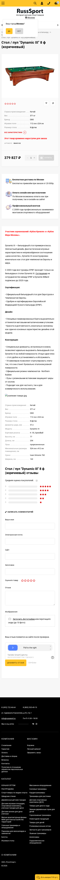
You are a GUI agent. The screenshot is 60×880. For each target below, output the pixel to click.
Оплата (4, 753)
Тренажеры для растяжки (40, 796)
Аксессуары (34, 837)
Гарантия (5, 749)
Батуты (4, 837)
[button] (47, 877)
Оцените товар (11, 580)
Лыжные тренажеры (37, 833)
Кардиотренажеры (37, 793)
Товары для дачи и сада (39, 806)
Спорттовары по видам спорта (14, 793)
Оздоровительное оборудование (36, 842)
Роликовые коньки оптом (40, 826)
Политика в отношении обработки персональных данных (12, 769)
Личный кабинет (34, 749)
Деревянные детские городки (13, 800)
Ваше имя (9, 520)
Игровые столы (7, 841)
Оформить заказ (34, 753)
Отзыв (8, 587)
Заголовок (9, 565)
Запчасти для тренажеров (40, 830)
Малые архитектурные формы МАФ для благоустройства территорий (14, 819)
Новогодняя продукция (39, 819)
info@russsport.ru (8, 718)
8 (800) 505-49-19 (30, 707)
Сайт (7, 550)
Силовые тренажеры (38, 789)
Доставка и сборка (9, 756)
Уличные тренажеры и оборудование (10, 826)
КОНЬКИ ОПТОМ (8, 785)
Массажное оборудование (40, 785)
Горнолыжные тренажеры (40, 815)
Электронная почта (13, 535)
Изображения (11, 612)
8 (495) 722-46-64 (8, 707)
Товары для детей (36, 822)
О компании (6, 745)
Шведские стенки (8, 796)
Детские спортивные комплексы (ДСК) (38, 801)
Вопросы (5, 760)
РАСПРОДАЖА (7, 789)
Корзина (30, 745)
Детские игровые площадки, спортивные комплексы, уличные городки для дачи (13, 806)
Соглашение (41, 273)
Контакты (5, 764)
